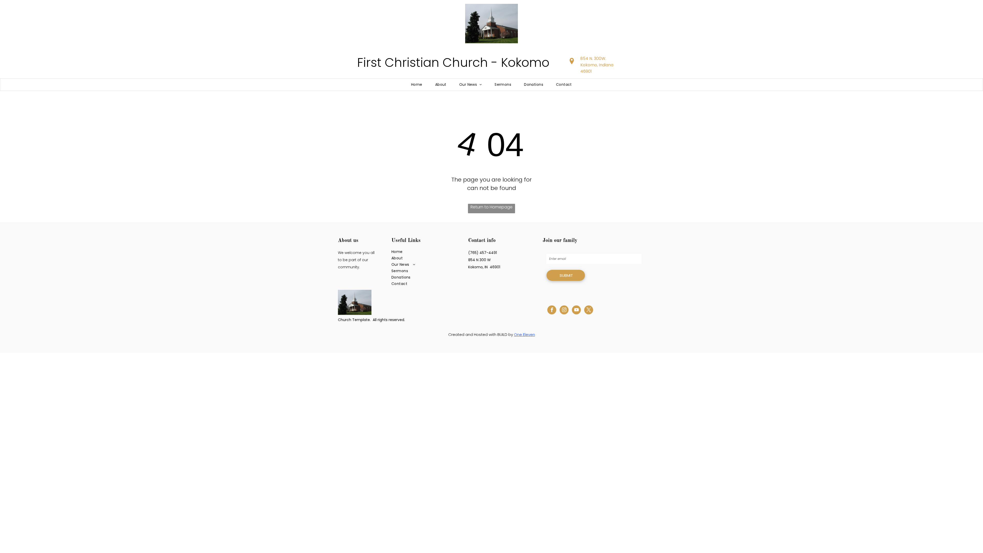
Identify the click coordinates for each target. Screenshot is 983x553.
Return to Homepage (491, 207)
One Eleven (524, 334)
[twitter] (588, 310)
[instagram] (564, 310)
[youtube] (576, 310)
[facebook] (551, 310)
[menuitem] (417, 85)
